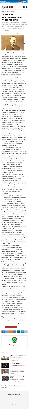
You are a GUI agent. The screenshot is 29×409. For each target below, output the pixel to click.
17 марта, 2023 (18, 33)
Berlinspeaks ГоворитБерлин (18, 365)
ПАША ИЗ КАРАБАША (15, 363)
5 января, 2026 (13, 373)
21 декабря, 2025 (13, 381)
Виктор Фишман (9, 33)
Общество (12, 11)
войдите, (10, 385)
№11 (7, 327)
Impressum (17, 394)
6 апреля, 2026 (13, 360)
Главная (3, 11)
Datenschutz (11, 394)
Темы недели (13, 327)
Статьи (7, 11)
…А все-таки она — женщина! (17, 370)
